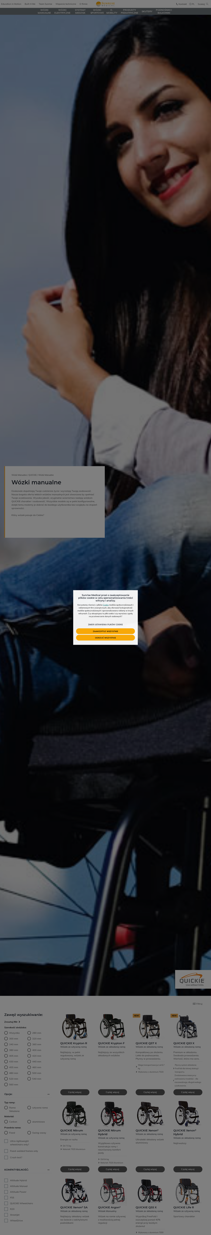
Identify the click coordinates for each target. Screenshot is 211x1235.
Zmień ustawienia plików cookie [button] (105, 624)
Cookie (106, 605)
